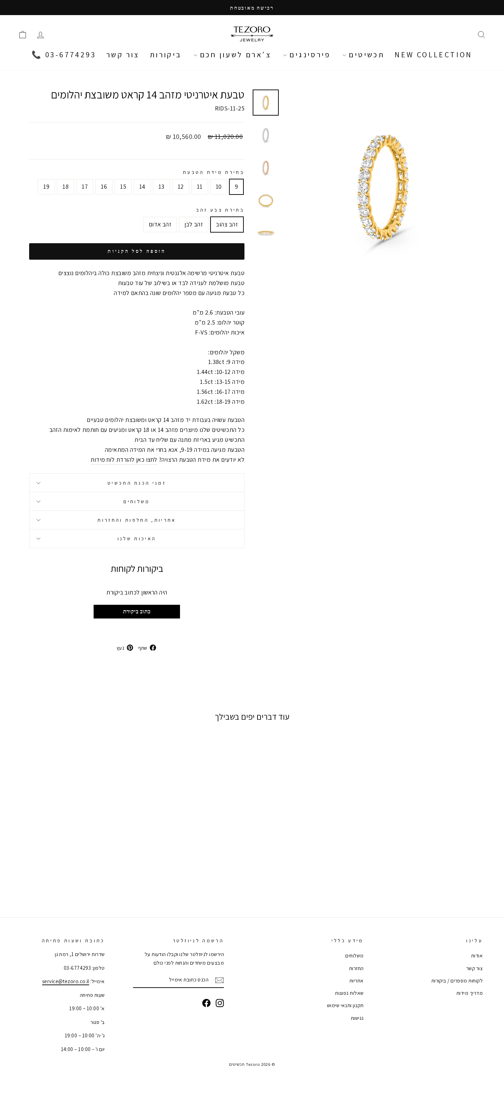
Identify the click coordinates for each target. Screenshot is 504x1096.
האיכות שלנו (137, 538)
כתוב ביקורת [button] (137, 611)
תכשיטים (365, 54)
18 (65, 186)
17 (85, 186)
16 (104, 186)
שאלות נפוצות (349, 992)
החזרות (356, 968)
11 (200, 186)
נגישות (357, 1017)
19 (46, 186)
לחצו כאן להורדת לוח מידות (124, 459)
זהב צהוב (227, 224)
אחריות (356, 980)
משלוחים (136, 501)
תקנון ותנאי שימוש (345, 1005)
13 (161, 186)
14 (142, 186)
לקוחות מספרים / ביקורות (457, 980)
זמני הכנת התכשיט (137, 483)
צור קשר (123, 54)
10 (219, 186)
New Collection (433, 54)
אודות (477, 955)
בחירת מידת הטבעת (213, 172)
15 (123, 186)
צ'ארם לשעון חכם (234, 54)
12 (181, 186)
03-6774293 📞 (64, 54)
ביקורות (166, 54)
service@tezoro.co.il (65, 981)
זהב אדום (160, 224)
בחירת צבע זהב (220, 210)
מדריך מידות (469, 992)
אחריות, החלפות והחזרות (136, 520)
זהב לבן (193, 224)
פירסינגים (309, 54)
